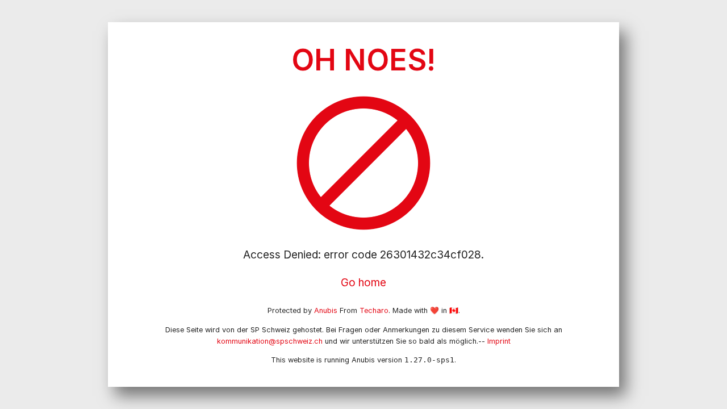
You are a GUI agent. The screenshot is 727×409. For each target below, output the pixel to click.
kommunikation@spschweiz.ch (270, 341)
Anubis (325, 310)
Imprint (499, 341)
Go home (363, 282)
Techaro (374, 310)
